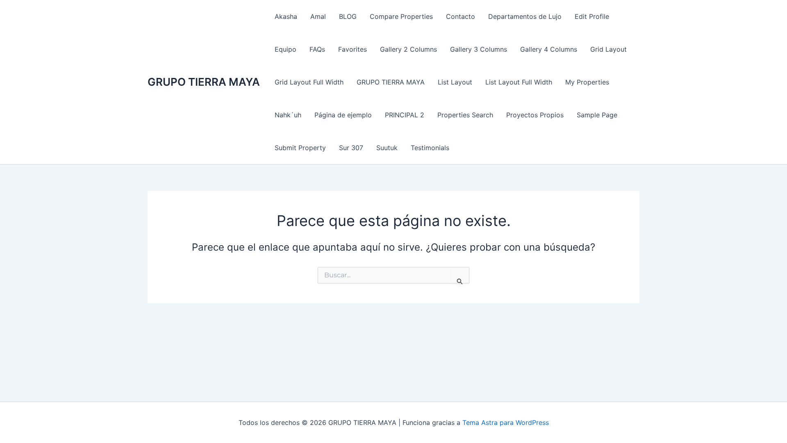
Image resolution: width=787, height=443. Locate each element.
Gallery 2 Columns (408, 49)
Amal (318, 16)
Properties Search (465, 115)
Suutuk (387, 148)
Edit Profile (592, 16)
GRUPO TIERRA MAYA (204, 81)
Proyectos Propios (535, 115)
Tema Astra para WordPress (505, 422)
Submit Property (300, 148)
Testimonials (430, 148)
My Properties (587, 82)
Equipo (285, 49)
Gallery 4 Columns (548, 49)
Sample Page (597, 115)
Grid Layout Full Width (309, 82)
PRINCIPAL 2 (404, 115)
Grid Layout (608, 49)
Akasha (286, 16)
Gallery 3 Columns (478, 49)
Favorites (352, 49)
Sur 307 (351, 148)
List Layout (455, 82)
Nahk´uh (288, 115)
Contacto (460, 16)
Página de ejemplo (343, 115)
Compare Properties (401, 16)
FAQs (317, 49)
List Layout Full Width (518, 82)
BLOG (348, 16)
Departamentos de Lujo (525, 16)
